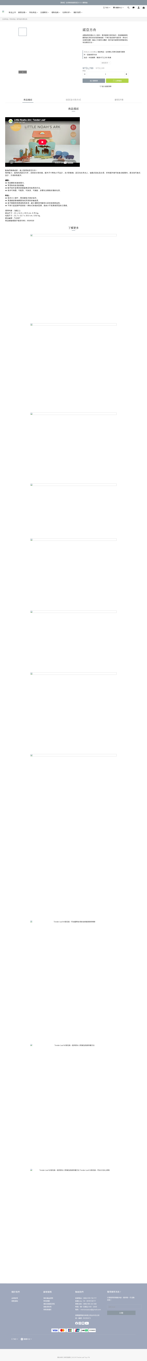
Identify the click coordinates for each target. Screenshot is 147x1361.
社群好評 (66, 12)
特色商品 (32, 12)
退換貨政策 (47, 1306)
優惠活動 (21, 12)
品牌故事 (14, 1298)
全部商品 (5, 19)
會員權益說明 (48, 1298)
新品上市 (12, 12)
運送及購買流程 (49, 1304)
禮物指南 (55, 12)
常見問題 (46, 1301)
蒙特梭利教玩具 (22, 19)
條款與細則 (47, 1309)
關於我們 (77, 12)
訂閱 (121, 1312)
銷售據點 (14, 1301)
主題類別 (43, 12)
